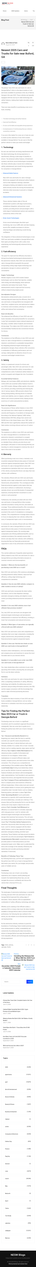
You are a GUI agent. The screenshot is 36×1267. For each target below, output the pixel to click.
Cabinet (18, 1119)
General (18, 1163)
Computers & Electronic (18, 1134)
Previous (16, 954)
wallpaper (18, 1230)
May (18, 1186)
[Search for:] (15, 982)
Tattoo (18, 1208)
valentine (18, 1223)
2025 (6, 945)
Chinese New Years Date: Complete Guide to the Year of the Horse (17, 1001)
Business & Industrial (18, 1111)
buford (11, 945)
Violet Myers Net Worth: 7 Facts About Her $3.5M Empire (16, 1028)
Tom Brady (18, 1215)
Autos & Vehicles (18, 1097)
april (18, 1082)
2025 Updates (15, 11)
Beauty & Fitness (18, 1104)
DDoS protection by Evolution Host (18, 1264)
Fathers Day (18, 1141)
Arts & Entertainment (18, 1089)
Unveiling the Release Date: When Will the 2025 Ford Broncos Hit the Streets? (24, 958)
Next (19, 964)
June (18, 1171)
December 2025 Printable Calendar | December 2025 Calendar (11, 968)
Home (4, 11)
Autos (26, 11)
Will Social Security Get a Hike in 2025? (13, 1045)
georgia (4, 947)
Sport (18, 1201)
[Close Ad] (18, 1266)
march (18, 1178)
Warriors (18, 1238)
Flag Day (18, 1156)
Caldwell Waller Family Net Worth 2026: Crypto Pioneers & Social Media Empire (15, 1010)
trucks (9, 947)
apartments (18, 1074)
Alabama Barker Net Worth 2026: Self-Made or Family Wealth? (17, 1019)
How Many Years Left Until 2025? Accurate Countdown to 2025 (14, 1037)
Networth (18, 1193)
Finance (18, 1149)
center (18, 1126)
